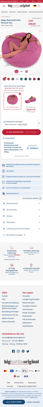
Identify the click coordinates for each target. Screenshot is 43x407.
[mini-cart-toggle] (39, 6)
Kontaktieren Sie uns (10, 315)
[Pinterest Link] (23, 352)
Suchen (5, 296)
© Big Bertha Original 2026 (26, 386)
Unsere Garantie (8, 322)
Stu (28, 1)
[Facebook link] (13, 352)
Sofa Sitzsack (27, 309)
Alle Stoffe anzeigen (14, 235)
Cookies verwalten (33, 402)
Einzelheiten (12, 210)
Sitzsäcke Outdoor (29, 306)
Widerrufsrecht (8, 318)
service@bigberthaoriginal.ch (13, 337)
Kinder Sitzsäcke (28, 313)
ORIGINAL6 (34, 148)
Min (34, 1)
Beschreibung (12, 203)
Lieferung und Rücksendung (18, 229)
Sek (41, 1)
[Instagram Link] (18, 352)
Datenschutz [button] (34, 397)
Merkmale (11, 222)
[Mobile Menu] (4, 6)
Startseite (5, 12)
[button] (16, 71)
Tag (22, 1)
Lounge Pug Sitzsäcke (30, 299)
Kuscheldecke (27, 326)
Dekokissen (26, 323)
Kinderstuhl (27, 316)
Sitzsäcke (26, 296)
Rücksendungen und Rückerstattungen (10, 307)
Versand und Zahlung (10, 303)
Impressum (32, 383)
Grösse (9, 216)
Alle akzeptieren (13, 402)
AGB (8, 383)
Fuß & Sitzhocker (29, 319)
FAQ (3, 299)
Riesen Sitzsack (28, 303)
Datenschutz (19, 383)
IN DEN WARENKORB (21, 132)
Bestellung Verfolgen (10, 312)
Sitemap (10, 386)
